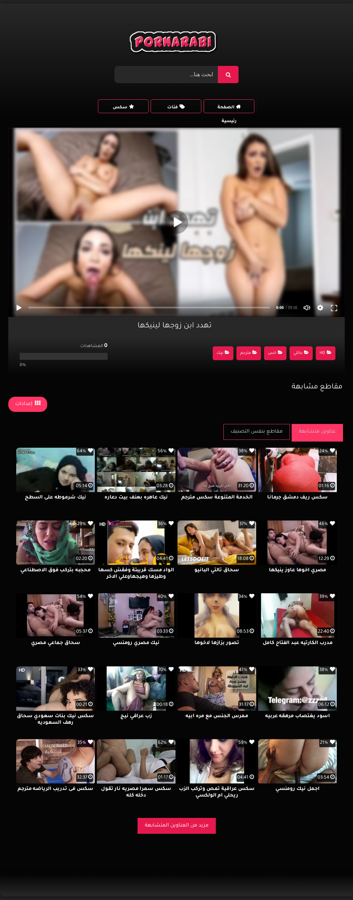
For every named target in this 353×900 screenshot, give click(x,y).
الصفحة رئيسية (227, 109)
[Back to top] (331, 879)
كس (272, 353)
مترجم (245, 353)
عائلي (298, 353)
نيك (219, 353)
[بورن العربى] (174, 43)
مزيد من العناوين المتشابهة (177, 826)
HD (322, 353)
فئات (172, 107)
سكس (120, 107)
